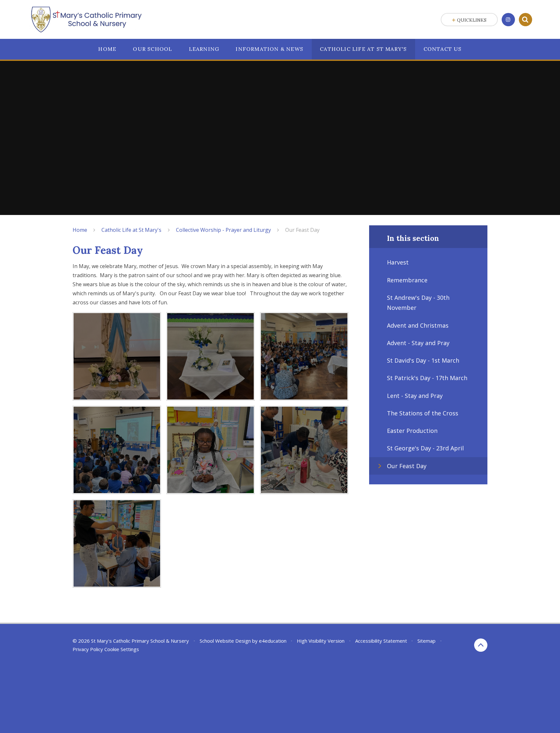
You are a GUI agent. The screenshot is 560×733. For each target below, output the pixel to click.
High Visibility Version (320, 640)
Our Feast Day (302, 229)
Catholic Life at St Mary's (131, 229)
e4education (272, 640)
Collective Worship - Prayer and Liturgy (223, 229)
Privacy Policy (88, 649)
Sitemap (426, 640)
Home (80, 229)
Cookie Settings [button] (121, 649)
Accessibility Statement (381, 640)
